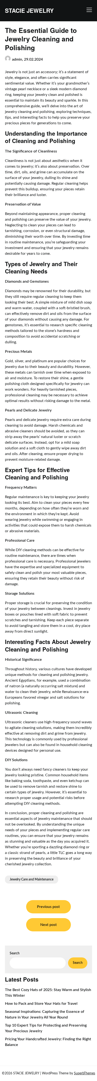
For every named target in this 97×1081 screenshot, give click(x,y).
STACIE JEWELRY (29, 10)
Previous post (48, 907)
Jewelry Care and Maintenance (31, 879)
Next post (48, 925)
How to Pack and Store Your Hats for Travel (41, 1003)
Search (15, 953)
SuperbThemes (84, 1073)
